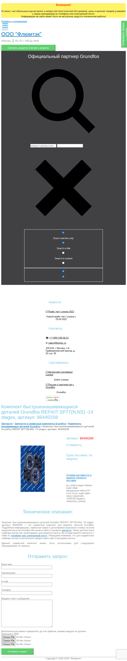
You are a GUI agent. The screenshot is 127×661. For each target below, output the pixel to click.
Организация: (8, 572)
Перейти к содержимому (14, 21)
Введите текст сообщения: (15, 598)
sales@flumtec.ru (57, 343)
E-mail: (4, 581)
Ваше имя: (6, 564)
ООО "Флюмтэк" (21, 34)
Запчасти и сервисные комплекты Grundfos (40, 423)
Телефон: (6, 590)
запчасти (66, 530)
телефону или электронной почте (29, 535)
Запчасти (6, 423)
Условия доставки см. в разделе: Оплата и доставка (79, 478)
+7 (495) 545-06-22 (59, 337)
